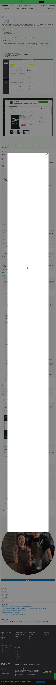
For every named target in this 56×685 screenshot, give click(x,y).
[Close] (47, 154)
